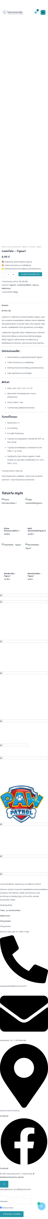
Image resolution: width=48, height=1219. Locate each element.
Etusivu (4, 247)
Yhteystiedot (5, 921)
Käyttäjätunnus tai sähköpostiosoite (15, 1189)
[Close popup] (4, 1184)
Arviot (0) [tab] (6, 310)
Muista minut (7, 1207)
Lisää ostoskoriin (30, 274)
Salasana (3, 1201)
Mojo (15, 292)
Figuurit (25, 247)
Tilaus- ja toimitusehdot (10, 910)
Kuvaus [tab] (5, 305)
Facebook (4, 1168)
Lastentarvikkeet (24, 285)
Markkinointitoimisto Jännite (12, 1177)
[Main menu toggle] (43, 12)
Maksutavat (5, 915)
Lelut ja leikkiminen (14, 247)
